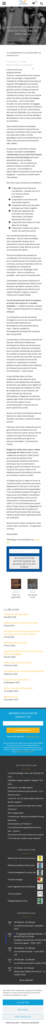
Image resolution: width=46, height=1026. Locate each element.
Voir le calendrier (26, 980)
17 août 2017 (12, 62)
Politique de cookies (12, 1022)
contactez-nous (32, 736)
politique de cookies (20, 995)
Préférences (23, 1017)
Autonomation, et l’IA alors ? (20, 824)
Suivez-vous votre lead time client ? (19, 688)
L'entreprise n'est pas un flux (15, 642)
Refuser (23, 1009)
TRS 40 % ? (12, 809)
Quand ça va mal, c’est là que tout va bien (21, 623)
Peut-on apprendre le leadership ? (16, 598)
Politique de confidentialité (30, 1022)
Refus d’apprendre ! (16, 813)
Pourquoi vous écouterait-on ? (17, 679)
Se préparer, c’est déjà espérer (20, 787)
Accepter (23, 1002)
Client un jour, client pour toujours (18, 662)
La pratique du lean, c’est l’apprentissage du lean (24, 671)
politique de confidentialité (25, 752)
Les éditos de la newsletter (22, 65)
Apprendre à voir (11, 697)
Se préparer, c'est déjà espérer (16, 614)
